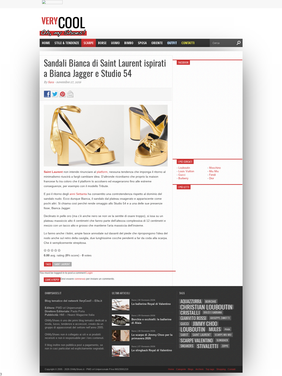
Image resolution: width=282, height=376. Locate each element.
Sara (51, 82)
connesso (80, 278)
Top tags (210, 369)
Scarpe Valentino (196, 340)
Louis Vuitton (186, 171)
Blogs (190, 369)
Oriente (157, 43)
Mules (215, 329)
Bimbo (128, 43)
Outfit (172, 43)
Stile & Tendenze (67, 43)
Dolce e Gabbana (213, 312)
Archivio (200, 369)
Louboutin (184, 167)
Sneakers (186, 346)
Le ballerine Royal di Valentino (151, 303)
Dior (211, 178)
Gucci (181, 174)
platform (102, 171)
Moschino (215, 167)
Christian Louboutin (206, 307)
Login (89, 272)
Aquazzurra (190, 301)
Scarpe (89, 43)
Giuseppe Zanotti (220, 318)
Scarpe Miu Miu (223, 335)
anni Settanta (78, 194)
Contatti (188, 43)
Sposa (142, 43)
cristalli (190, 312)
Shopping (221, 369)
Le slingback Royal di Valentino (152, 350)
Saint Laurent (62, 264)
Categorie (181, 369)
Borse (102, 43)
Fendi (212, 174)
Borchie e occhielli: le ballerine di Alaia (151, 321)
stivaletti (207, 346)
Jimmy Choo (205, 323)
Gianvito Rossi (193, 318)
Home (46, 43)
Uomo (115, 43)
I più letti (183, 187)
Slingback (222, 340)
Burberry (183, 178)
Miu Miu (214, 171)
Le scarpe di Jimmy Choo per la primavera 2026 (152, 336)
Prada (227, 329)
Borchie (210, 301)
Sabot (184, 334)
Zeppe (225, 346)
